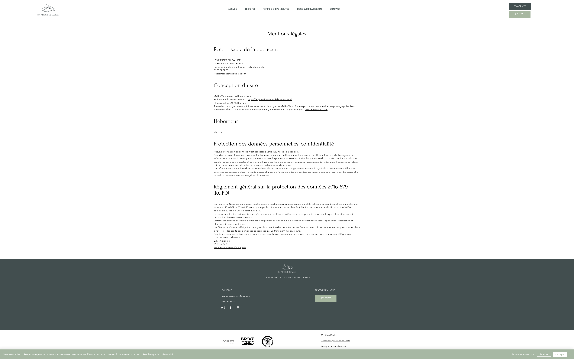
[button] (252, 9)
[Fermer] (570, 354)
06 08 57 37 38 (221, 70)
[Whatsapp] (223, 307)
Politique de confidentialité (160, 354)
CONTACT (227, 290)
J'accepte (559, 354)
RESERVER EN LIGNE (325, 290)
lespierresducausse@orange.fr (230, 73)
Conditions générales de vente (335, 340)
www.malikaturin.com (239, 96)
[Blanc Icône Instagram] (238, 307)
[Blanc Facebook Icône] (230, 307)
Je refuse (544, 354)
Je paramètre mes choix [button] (523, 354)
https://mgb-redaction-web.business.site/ (270, 99)
